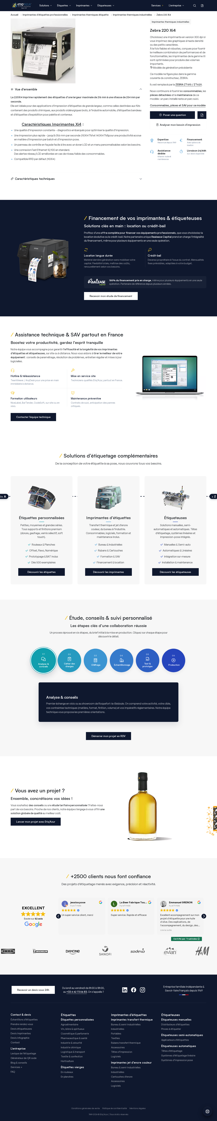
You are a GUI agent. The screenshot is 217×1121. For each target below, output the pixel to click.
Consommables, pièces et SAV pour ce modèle (178, 105)
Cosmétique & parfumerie (75, 1033)
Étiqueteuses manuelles (176, 1019)
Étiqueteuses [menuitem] (104, 5)
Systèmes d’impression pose (177, 1060)
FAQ (13, 1071)
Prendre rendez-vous (22, 1024)
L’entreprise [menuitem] (175, 5)
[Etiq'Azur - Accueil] (22, 5)
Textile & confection (72, 1056)
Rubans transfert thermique (126, 1042)
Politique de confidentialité (114, 1108)
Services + (16, 1067)
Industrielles (117, 1028)
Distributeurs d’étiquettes (175, 1024)
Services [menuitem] (156, 5)
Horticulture (67, 1061)
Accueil (14, 14)
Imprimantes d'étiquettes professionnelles (45, 14)
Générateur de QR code (24, 1058)
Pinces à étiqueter (171, 1028)
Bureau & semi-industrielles (126, 1024)
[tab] (43, 660)
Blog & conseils (19, 1062)
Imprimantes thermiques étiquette (90, 14)
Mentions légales (137, 1108)
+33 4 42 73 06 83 (76, 991)
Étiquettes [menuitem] (62, 5)
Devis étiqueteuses (21, 1028)
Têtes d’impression (121, 1051)
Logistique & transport (73, 1051)
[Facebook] (133, 989)
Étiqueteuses (170, 1015)
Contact (15, 1042)
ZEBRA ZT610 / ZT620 (188, 84)
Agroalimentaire (69, 1024)
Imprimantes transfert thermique (132, 1019)
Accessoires (118, 1047)
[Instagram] (142, 989)
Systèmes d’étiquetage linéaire (178, 1055)
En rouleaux (67, 1072)
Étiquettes (68, 1015)
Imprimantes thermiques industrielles (132, 14)
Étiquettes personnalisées (77, 1019)
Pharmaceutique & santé (74, 1038)
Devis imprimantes (21, 1033)
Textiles (115, 1038)
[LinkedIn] (124, 989)
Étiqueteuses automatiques (178, 1046)
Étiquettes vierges (72, 1067)
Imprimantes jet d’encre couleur (131, 1062)
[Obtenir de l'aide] (207, 1111)
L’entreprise (18, 1048)
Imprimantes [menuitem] (82, 5)
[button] (203, 916)
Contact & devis (21, 1014)
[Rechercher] (194, 5)
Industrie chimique (71, 1047)
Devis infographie (20, 1037)
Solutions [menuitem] (44, 5)
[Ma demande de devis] (202, 5)
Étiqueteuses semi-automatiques (182, 1035)
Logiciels (116, 1056)
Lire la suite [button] (166, 930)
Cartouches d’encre (121, 1076)
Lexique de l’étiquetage (23, 1053)
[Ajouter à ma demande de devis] (201, 115)
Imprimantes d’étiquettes (129, 1015)
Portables (116, 1033)
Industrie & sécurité (71, 1042)
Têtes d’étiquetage (171, 1050)
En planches (67, 1076)
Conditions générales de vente (85, 1108)
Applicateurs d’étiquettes (175, 1039)
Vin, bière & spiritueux (72, 1028)
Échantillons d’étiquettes (24, 1019)
